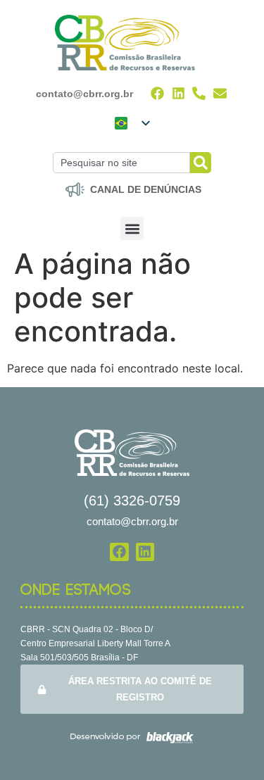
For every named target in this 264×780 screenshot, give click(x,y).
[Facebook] (157, 93)
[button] (132, 228)
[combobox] (121, 162)
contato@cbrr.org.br (84, 93)
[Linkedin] (178, 93)
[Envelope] (220, 93)
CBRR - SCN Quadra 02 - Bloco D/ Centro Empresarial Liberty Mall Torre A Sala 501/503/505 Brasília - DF (95, 643)
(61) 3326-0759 (132, 500)
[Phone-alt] (199, 93)
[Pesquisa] (200, 162)
